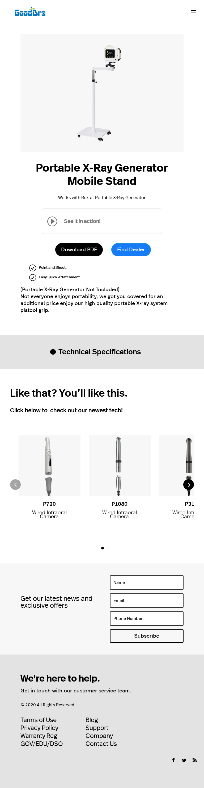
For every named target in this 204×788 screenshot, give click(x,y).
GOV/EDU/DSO (41, 744)
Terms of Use (38, 720)
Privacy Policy (39, 728)
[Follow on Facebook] (173, 760)
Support (97, 728)
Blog (92, 720)
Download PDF (79, 249)
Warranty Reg (38, 736)
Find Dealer (131, 249)
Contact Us (101, 744)
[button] (188, 484)
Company (99, 736)
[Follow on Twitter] (184, 760)
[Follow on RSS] (194, 760)
